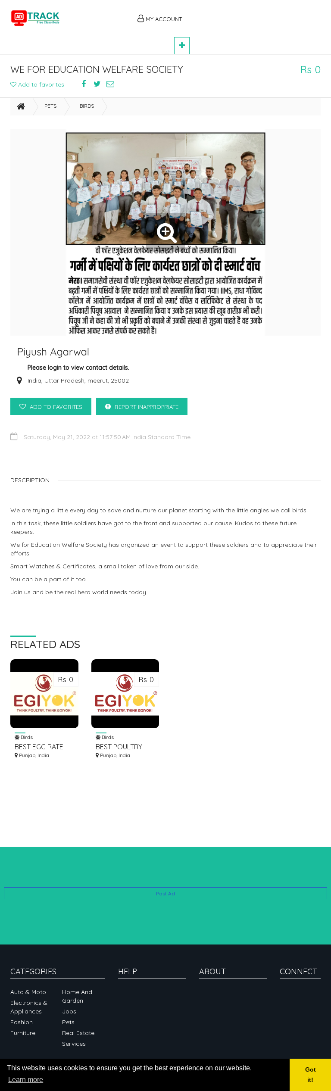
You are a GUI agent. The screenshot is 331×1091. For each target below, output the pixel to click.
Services (74, 1043)
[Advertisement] (256, 14)
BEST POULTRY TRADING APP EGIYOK (119, 746)
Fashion (21, 1022)
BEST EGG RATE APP (39, 746)
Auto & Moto (28, 992)
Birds (87, 106)
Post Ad (165, 893)
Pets (50, 106)
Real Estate (78, 1033)
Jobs (69, 1011)
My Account (163, 19)
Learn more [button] (25, 1079)
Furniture (22, 1033)
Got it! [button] (310, 1074)
